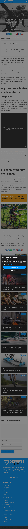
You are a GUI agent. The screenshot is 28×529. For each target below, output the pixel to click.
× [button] (25, 256)
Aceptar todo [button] (14, 267)
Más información (9, 264)
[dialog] (14, 264)
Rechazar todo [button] (14, 270)
